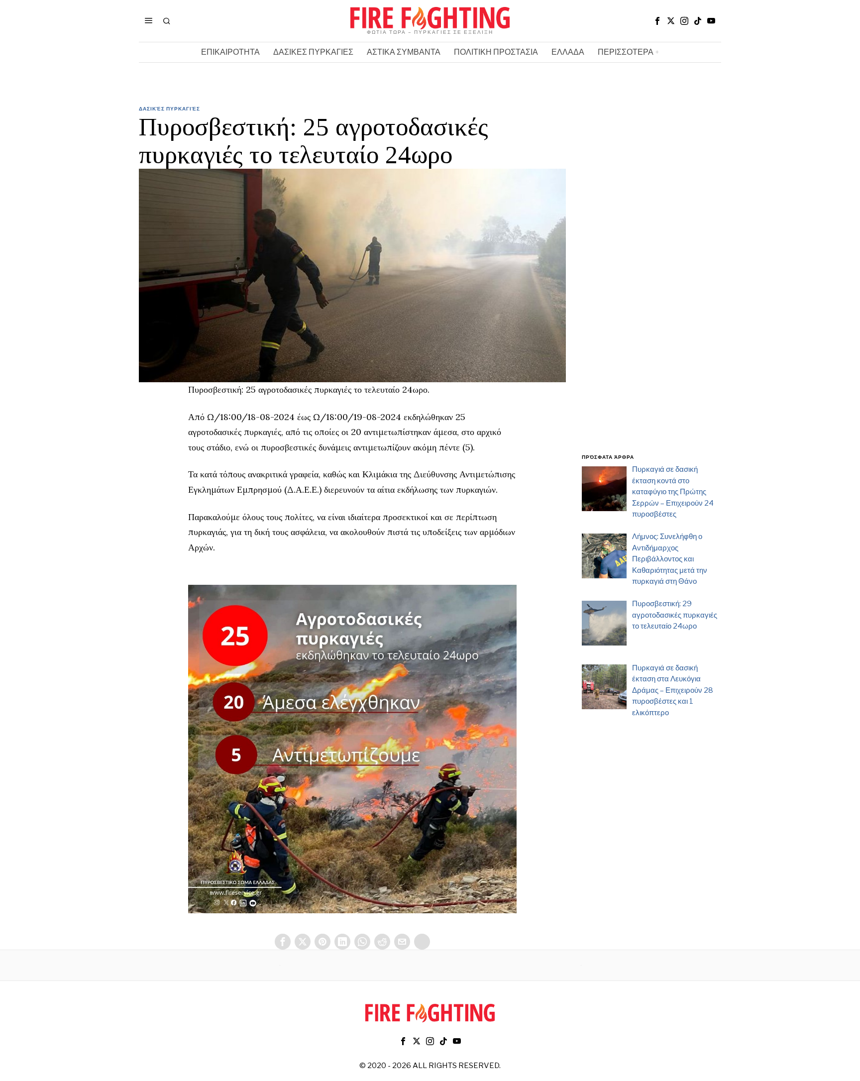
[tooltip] (657, 21)
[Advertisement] (651, 285)
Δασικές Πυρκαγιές (169, 108)
